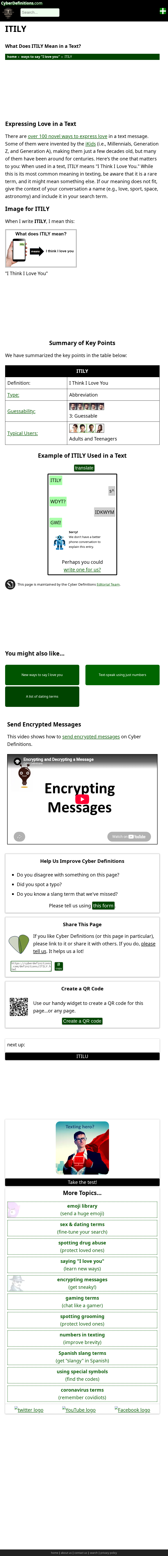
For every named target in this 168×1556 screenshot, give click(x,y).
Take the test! (82, 1182)
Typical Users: (22, 433)
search (94, 1553)
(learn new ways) (82, 1265)
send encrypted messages (91, 736)
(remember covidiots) (82, 1394)
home (12, 56)
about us (66, 1553)
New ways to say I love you (42, 675)
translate (84, 468)
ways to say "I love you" (40, 56)
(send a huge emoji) (82, 1210)
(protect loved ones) (82, 1246)
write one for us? (82, 569)
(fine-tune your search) (82, 1228)
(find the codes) (82, 1375)
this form (103, 905)
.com (21, 3)
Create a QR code (82, 1021)
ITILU (82, 1056)
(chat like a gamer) (82, 1302)
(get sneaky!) (82, 1283)
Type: (13, 394)
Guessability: (21, 411)
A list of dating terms (42, 696)
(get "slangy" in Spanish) (82, 1357)
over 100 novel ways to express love (67, 136)
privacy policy (108, 1553)
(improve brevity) (82, 1338)
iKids (90, 143)
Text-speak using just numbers (122, 675)
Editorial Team (108, 584)
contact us (80, 1553)
